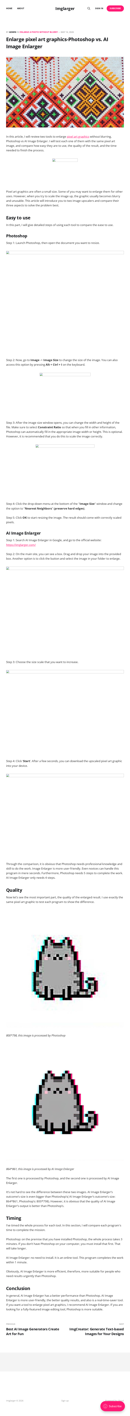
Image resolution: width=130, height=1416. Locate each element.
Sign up (65, 1400)
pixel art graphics (78, 136)
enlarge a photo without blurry (39, 32)
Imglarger (65, 8)
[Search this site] (88, 8)
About (20, 8)
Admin (12, 32)
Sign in (99, 8)
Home (9, 8)
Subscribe (115, 8)
